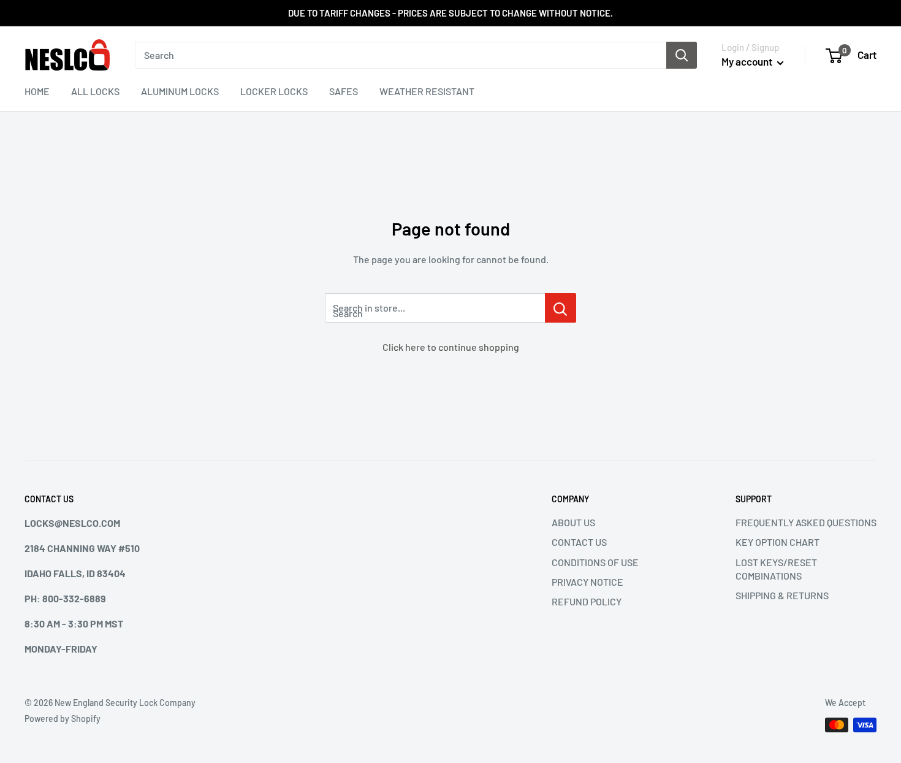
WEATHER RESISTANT (426, 91)
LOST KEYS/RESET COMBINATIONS (776, 568)
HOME (37, 91)
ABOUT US (573, 522)
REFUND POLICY (587, 601)
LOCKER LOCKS (274, 91)
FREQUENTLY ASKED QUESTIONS (806, 522)
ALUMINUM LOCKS (180, 91)
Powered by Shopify (63, 718)
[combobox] (400, 55)
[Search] (681, 55)
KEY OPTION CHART (777, 542)
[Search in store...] (560, 308)
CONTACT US (579, 542)
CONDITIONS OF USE (595, 562)
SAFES (343, 91)
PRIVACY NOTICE (587, 582)
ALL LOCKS (95, 91)
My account (747, 61)
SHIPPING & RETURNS (782, 595)
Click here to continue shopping (450, 347)
